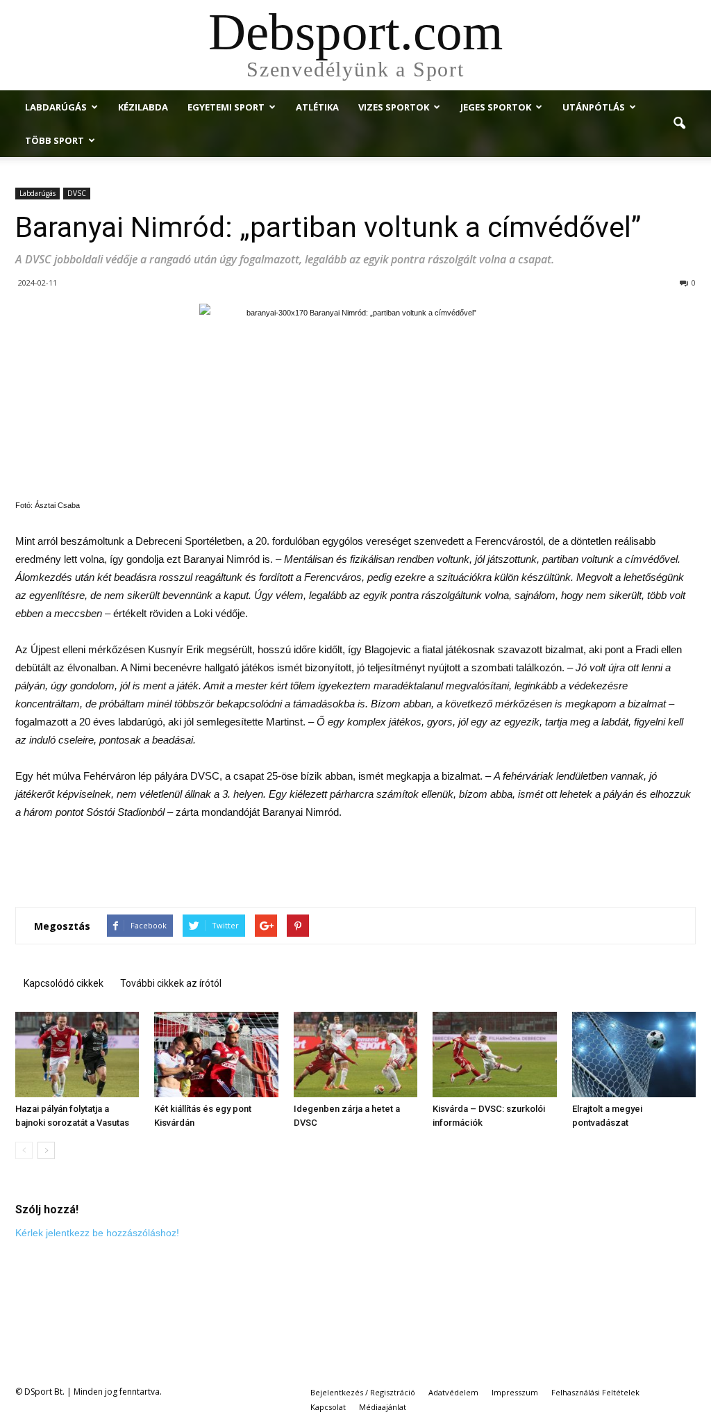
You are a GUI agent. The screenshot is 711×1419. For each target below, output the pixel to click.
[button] (679, 123)
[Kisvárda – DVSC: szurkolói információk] (494, 1054)
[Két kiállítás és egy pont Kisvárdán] (216, 1054)
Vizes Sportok (393, 107)
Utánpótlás (593, 107)
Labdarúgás (56, 107)
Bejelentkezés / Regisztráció (362, 1392)
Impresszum (515, 1392)
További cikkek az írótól (170, 983)
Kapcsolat (328, 1407)
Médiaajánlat (382, 1407)
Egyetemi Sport (226, 107)
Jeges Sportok (495, 107)
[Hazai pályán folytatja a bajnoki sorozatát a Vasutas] (77, 1054)
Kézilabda (143, 107)
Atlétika (317, 107)
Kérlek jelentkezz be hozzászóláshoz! (97, 1232)
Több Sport (54, 140)
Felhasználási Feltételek (595, 1392)
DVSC (76, 193)
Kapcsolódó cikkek (63, 983)
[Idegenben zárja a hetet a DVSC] (355, 1054)
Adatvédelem (453, 1392)
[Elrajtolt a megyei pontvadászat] (634, 1054)
